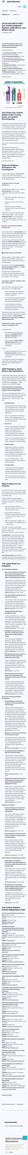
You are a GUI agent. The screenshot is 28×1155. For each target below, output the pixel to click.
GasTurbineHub (13, 2)
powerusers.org (11, 922)
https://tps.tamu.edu (12, 984)
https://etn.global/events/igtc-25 (15, 1061)
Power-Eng (14, 382)
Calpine (11, 802)
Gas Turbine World (14, 748)
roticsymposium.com (12, 1013)
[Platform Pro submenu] (10, 14)
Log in (19, 6)
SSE (10, 670)
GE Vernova (12, 592)
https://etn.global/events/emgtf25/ (16, 1076)
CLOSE (25, 1137)
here (11, 1152)
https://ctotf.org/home (12, 999)
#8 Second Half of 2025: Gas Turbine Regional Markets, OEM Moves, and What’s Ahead (13, 26)
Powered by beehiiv (7, 1095)
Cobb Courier (12, 628)
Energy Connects (13, 774)
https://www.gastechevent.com (15, 961)
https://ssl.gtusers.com (13, 1036)
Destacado (20, 1104)
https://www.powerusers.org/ (14, 1026)
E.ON (10, 730)
